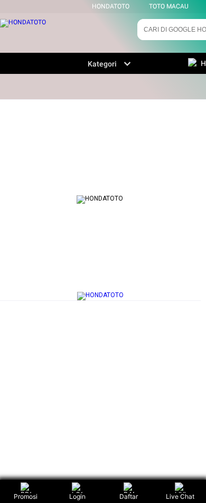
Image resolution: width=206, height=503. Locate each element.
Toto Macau (169, 6)
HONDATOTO (110, 6)
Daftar (128, 496)
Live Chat (180, 496)
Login (77, 496)
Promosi (26, 496)
